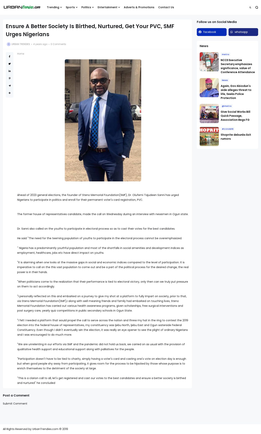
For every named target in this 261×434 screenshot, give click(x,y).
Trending (53, 7)
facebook (209, 32)
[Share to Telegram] (10, 85)
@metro (227, 106)
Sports (70, 7)
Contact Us (166, 7)
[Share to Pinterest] (10, 78)
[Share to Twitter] (9, 63)
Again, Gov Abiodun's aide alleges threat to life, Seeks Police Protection (236, 92)
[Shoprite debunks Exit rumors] (209, 136)
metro (225, 54)
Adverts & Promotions (139, 7)
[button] (250, 7)
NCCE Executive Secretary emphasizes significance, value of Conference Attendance (238, 66)
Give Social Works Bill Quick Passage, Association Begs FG (235, 116)
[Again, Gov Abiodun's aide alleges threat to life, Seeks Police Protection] (209, 87)
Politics (86, 7)
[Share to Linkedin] (10, 71)
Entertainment (107, 7)
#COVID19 (227, 129)
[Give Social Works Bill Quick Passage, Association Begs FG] (209, 113)
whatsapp (241, 32)
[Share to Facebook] (9, 56)
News (225, 80)
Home (20, 53)
